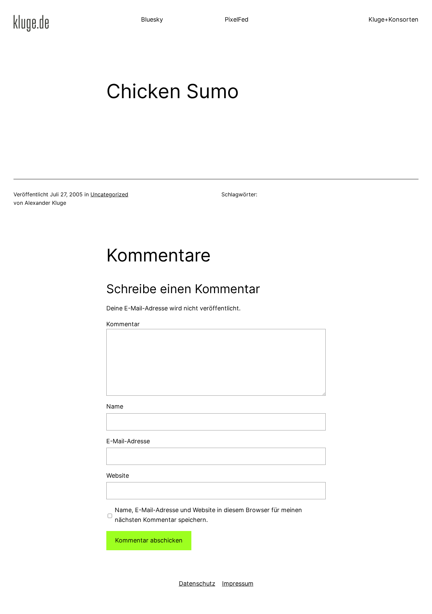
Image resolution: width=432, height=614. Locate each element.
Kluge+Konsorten (393, 19)
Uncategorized (109, 194)
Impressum (237, 583)
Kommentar (123, 324)
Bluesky (152, 19)
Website (117, 475)
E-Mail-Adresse (128, 441)
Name (114, 406)
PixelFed (236, 19)
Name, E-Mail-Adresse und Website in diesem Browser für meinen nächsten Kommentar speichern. (208, 514)
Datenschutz (197, 583)
